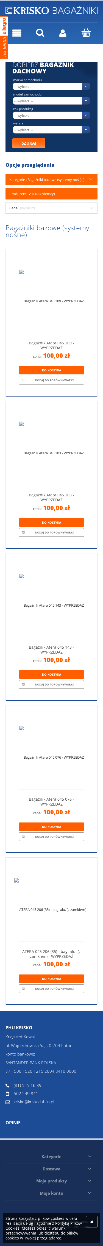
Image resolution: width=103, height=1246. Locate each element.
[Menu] (17, 33)
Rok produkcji (23, 109)
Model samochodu (27, 94)
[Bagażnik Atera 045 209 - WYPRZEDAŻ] (51, 293)
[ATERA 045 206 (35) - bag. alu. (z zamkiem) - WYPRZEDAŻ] (51, 901)
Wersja (18, 123)
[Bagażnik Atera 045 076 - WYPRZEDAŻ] (51, 749)
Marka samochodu (27, 80)
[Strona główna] (51, 9)
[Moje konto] (63, 33)
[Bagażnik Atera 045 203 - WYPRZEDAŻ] (51, 445)
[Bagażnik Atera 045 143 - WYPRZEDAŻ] (51, 597)
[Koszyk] (86, 33)
